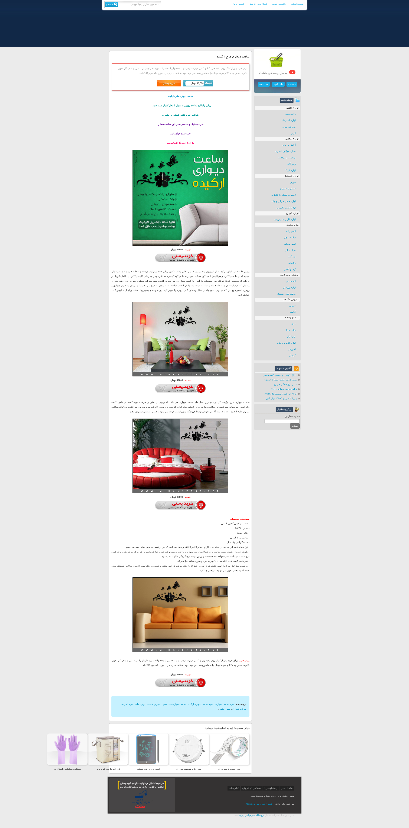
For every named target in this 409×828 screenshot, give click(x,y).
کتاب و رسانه (291, 317)
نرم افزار (291, 336)
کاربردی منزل (289, 126)
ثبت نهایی (263, 84)
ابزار (293, 133)
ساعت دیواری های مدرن (174, 704)
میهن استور (225, 708)
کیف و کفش (290, 269)
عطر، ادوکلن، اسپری (285, 151)
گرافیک (292, 355)
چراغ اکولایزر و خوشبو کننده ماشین (280, 375)
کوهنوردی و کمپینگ (286, 294)
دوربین (292, 182)
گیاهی (293, 312)
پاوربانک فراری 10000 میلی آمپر (281, 398)
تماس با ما (238, 4)
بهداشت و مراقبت (287, 157)
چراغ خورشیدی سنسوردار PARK (281, 393)
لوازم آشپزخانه (288, 120)
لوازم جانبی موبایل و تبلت (283, 201)
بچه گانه (292, 256)
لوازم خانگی (292, 108)
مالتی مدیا (291, 330)
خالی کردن (278, 84)
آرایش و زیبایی (289, 145)
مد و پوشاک (292, 225)
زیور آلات (291, 164)
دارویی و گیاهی (290, 299)
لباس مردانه (290, 244)
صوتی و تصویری (288, 188)
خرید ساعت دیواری (224, 704)
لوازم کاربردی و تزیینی (285, 219)
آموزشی (292, 349)
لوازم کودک (290, 170)
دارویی (292, 305)
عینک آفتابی (290, 250)
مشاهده (292, 84)
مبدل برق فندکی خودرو (285, 384)
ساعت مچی (290, 237)
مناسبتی (292, 263)
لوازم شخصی (291, 139)
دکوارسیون (290, 114)
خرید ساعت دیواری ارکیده (200, 704)
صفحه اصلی (297, 4)
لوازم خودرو (292, 213)
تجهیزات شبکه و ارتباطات (283, 195)
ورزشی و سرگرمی (289, 275)
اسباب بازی (290, 281)
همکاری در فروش (258, 4)
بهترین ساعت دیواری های (147, 704)
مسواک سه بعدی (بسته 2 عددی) (281, 379)
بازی (293, 323)
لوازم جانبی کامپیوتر (286, 207)
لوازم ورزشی (289, 287)
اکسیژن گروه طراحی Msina (259, 803)
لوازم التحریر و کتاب (286, 343)
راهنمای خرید (279, 4)
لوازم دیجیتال (291, 176)
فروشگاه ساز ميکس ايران (251, 815)
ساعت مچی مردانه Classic (284, 389)
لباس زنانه (291, 231)
